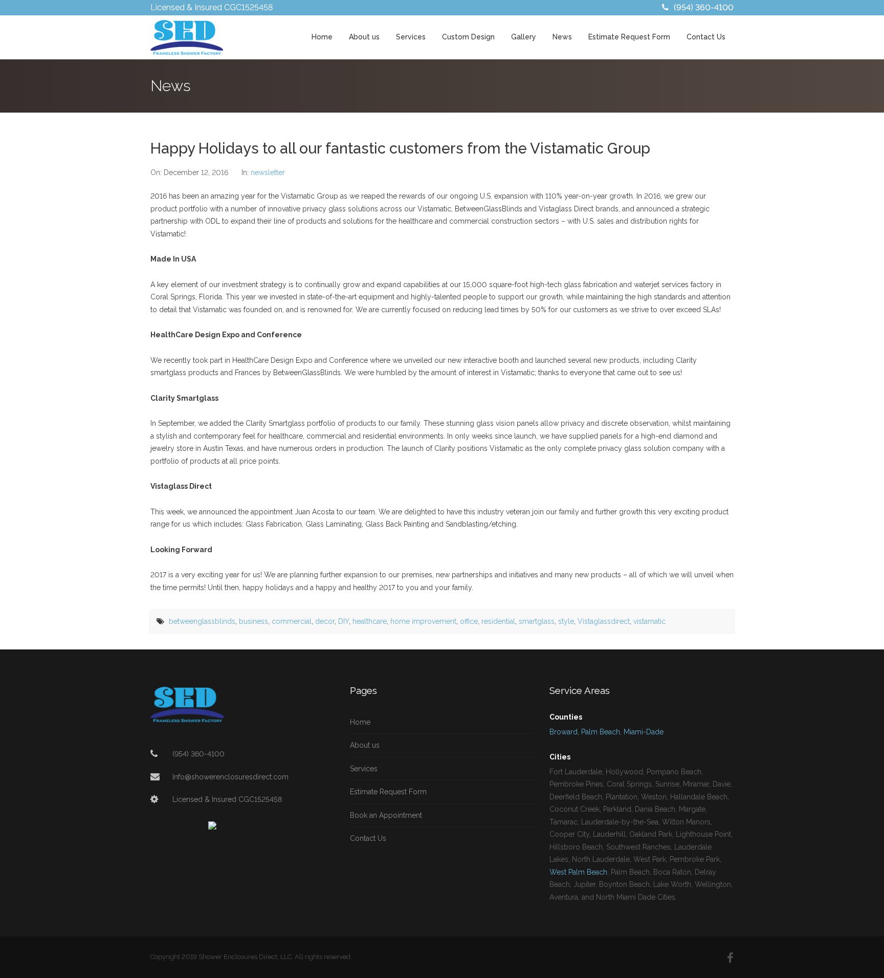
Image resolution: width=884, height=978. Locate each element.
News (562, 37)
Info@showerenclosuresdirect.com (230, 777)
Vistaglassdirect (604, 621)
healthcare (369, 621)
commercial (292, 621)
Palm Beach (600, 732)
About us (364, 37)
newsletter (268, 172)
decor (325, 621)
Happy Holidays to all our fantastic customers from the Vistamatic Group (400, 148)
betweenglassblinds (202, 621)
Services (411, 37)
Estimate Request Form (629, 37)
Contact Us (706, 37)
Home (322, 37)
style (566, 621)
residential (498, 621)
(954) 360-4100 (704, 7)
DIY (343, 621)
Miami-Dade (644, 732)
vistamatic (649, 621)
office (469, 621)
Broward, (564, 732)
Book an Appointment (386, 815)
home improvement (423, 621)
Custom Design (468, 37)
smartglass (537, 621)
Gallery (523, 37)
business (253, 621)
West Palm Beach (578, 872)
